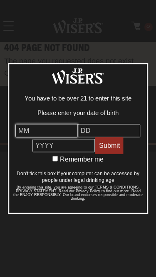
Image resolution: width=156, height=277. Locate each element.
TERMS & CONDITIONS (117, 187)
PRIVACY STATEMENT (36, 191)
